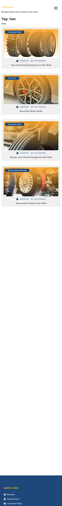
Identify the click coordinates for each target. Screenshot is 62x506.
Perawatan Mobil (14, 32)
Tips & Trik (12, 78)
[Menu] (55, 8)
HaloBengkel (7, 7)
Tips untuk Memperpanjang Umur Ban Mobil (31, 65)
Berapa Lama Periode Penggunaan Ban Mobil (31, 157)
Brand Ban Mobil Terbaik (31, 111)
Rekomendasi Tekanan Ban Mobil (31, 203)
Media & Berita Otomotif (17, 170)
